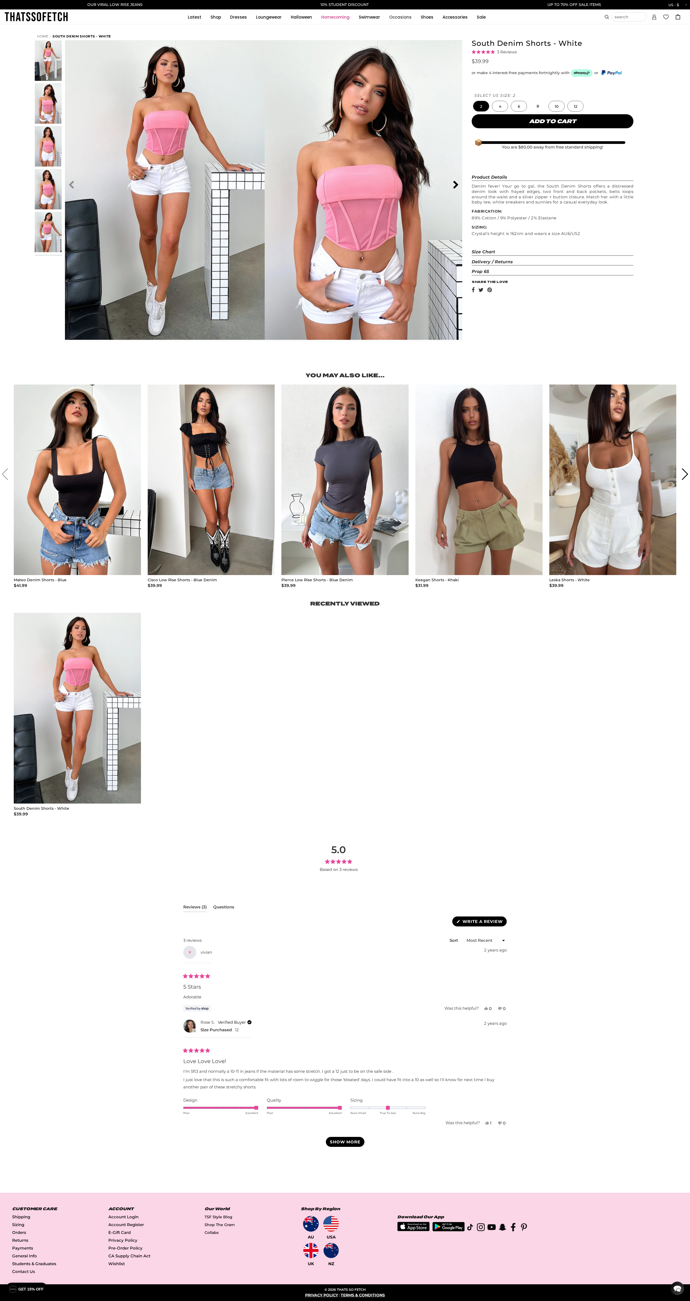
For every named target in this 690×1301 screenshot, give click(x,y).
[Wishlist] (666, 17)
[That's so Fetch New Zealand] (331, 1250)
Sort (454, 940)
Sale (481, 17)
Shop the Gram (220, 1224)
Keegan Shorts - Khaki (437, 580)
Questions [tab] (223, 908)
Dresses (238, 17)
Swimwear (369, 17)
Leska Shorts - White (569, 580)
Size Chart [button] (483, 251)
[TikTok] (470, 1228)
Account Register (126, 1224)
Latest (194, 17)
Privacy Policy (122, 1240)
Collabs (212, 1232)
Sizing (18, 1224)
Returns (20, 1240)
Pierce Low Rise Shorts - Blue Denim (317, 580)
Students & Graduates (34, 1263)
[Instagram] (480, 1228)
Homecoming (335, 17)
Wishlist (116, 1263)
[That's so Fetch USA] (331, 1224)
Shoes (427, 17)
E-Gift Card (119, 1232)
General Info (24, 1255)
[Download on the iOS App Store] (413, 1229)
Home (43, 36)
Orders (19, 1232)
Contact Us (23, 1271)
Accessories (455, 17)
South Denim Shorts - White (82, 36)
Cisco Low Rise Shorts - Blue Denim (182, 580)
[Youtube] (491, 1228)
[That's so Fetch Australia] (311, 1224)
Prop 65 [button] (480, 271)
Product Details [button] (489, 177)
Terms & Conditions (363, 1295)
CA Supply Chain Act (129, 1255)
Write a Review (484, 922)
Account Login (123, 1216)
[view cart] (678, 17)
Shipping (21, 1216)
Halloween (301, 17)
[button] (654, 16)
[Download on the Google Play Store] (448, 1230)
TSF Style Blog (218, 1217)
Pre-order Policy (125, 1248)
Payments (22, 1248)
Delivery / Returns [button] (492, 261)
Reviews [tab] (195, 908)
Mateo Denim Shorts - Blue (40, 580)
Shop (216, 17)
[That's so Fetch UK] (311, 1250)
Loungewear (269, 17)
